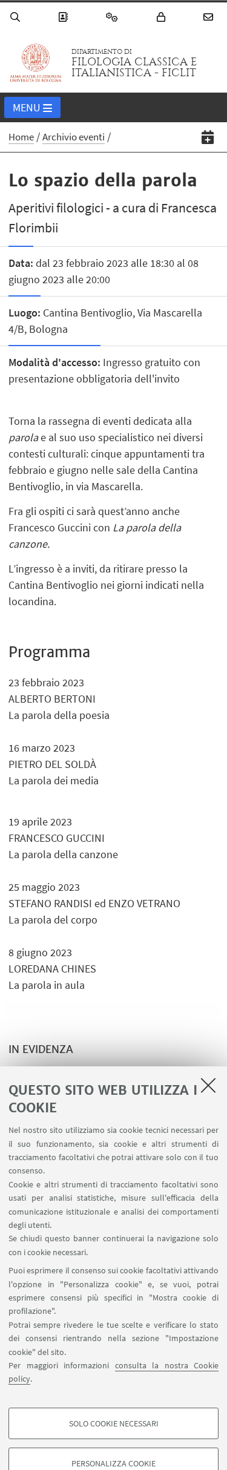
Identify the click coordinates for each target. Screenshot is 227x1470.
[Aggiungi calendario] (208, 137)
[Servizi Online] (114, 17)
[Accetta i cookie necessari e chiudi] (208, 1085)
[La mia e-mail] (210, 17)
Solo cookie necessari (114, 1423)
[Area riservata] (163, 17)
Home (21, 136)
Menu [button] (27, 107)
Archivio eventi (73, 136)
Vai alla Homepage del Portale (35, 63)
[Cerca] (17, 17)
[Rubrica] (65, 17)
